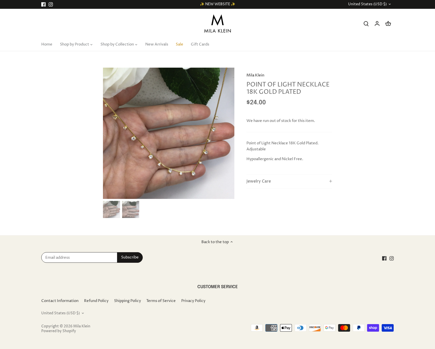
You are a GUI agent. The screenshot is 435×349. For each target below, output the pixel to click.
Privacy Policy (193, 300)
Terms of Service (161, 300)
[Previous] (110, 133)
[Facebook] (43, 4)
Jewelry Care (258, 181)
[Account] (377, 23)
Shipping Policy (127, 300)
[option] (168, 133)
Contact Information (60, 300)
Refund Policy (96, 300)
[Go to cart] (388, 23)
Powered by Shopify (58, 331)
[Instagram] (51, 4)
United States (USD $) (367, 4)
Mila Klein (255, 75)
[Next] (226, 133)
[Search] (366, 23)
